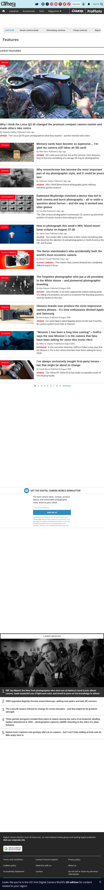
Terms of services (59, 517)
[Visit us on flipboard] (64, 4)
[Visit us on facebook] (43, 4)
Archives (67, 386)
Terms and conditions (13, 859)
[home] (3, 11)
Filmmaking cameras (55, 30)
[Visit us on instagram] (51, 4)
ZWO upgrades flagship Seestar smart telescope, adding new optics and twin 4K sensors (51, 701)
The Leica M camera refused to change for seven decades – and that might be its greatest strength (51, 710)
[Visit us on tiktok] (69, 4)
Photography (7, 197)
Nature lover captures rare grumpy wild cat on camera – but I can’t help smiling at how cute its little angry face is (53, 733)
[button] (98, 4)
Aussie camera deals (29, 30)
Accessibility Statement (13, 871)
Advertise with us (43, 865)
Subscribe (76, 4)
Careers (39, 871)
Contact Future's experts (47, 859)
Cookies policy (9, 865)
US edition (72, 882)
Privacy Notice (61, 519)
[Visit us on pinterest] (60, 4)
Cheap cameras (80, 30)
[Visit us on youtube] (56, 4)
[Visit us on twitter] (47, 4)
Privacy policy (74, 859)
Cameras (13, 11)
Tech (41, 11)
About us (72, 865)
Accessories (29, 11)
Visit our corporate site (14, 840)
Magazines (54, 11)
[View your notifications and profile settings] (89, 4)
